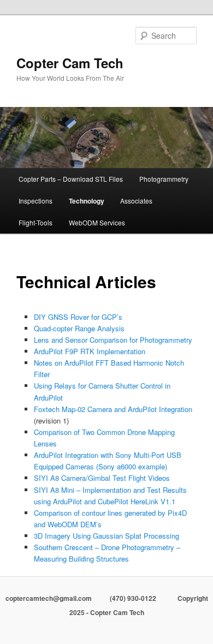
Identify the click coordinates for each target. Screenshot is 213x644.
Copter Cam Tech (69, 62)
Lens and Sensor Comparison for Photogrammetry (113, 340)
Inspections (35, 200)
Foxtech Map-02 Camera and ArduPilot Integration (113, 409)
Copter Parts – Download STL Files (71, 178)
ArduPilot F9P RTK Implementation (89, 351)
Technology (86, 201)
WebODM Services (97, 222)
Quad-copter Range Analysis (79, 328)
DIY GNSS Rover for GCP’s (78, 317)
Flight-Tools (35, 222)
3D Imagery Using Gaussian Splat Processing (106, 535)
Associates (136, 200)
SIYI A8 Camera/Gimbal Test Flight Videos (102, 478)
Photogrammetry (163, 178)
